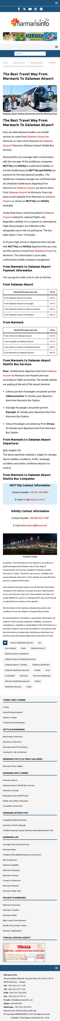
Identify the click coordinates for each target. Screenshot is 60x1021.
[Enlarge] (53, 87)
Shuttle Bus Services (13, 687)
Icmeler (37, 670)
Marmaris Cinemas (10, 875)
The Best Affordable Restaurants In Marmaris (22, 855)
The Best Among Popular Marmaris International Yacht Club (28, 830)
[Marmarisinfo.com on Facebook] (19, 9)
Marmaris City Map (11, 790)
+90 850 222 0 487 (39, 518)
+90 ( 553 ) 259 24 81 (18, 993)
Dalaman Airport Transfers (16, 665)
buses (23, 648)
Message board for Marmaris (15, 747)
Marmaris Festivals (11, 886)
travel (29, 687)
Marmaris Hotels (10, 915)
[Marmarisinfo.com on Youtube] (30, 9)
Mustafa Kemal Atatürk (13, 712)
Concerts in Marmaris (12, 880)
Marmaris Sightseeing (12, 931)
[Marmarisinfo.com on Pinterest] (41, 9)
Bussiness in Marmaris (12, 742)
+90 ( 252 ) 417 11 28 (16, 986)
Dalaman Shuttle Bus (41, 665)
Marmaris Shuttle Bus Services (17, 681)
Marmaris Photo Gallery (13, 766)
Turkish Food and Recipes (14, 723)
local (48, 670)
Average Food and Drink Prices (16, 844)
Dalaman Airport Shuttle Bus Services (20, 659)
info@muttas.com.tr (33, 499)
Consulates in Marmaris (13, 806)
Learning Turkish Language (14, 825)
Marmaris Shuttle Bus (42, 676)
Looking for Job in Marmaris (15, 752)
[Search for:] (30, 53)
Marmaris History (10, 780)
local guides (10, 676)
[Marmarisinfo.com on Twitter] (24, 9)
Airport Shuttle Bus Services (21, 643)
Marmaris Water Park (12, 891)
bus (39, 643)
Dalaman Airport (36, 136)
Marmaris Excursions (11, 905)
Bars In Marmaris (10, 860)
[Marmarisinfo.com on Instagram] (35, 9)
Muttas (38, 681)
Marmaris (24, 676)
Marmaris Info (19, 63)
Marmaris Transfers (11, 910)
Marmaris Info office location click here (20, 1011)
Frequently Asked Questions (15, 820)
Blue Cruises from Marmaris (14, 920)
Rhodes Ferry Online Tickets (15, 925)
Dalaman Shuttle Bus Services (17, 670)
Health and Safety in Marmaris (15, 801)
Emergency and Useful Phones (15, 796)
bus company (10, 648)
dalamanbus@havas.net (33, 525)
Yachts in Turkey (10, 717)
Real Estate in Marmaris (13, 737)
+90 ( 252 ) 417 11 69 (16, 989)
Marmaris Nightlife (11, 865)
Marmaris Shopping (11, 870)
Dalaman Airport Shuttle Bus (17, 654)
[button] (56, 3)
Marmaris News (9, 849)
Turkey (6, 707)
